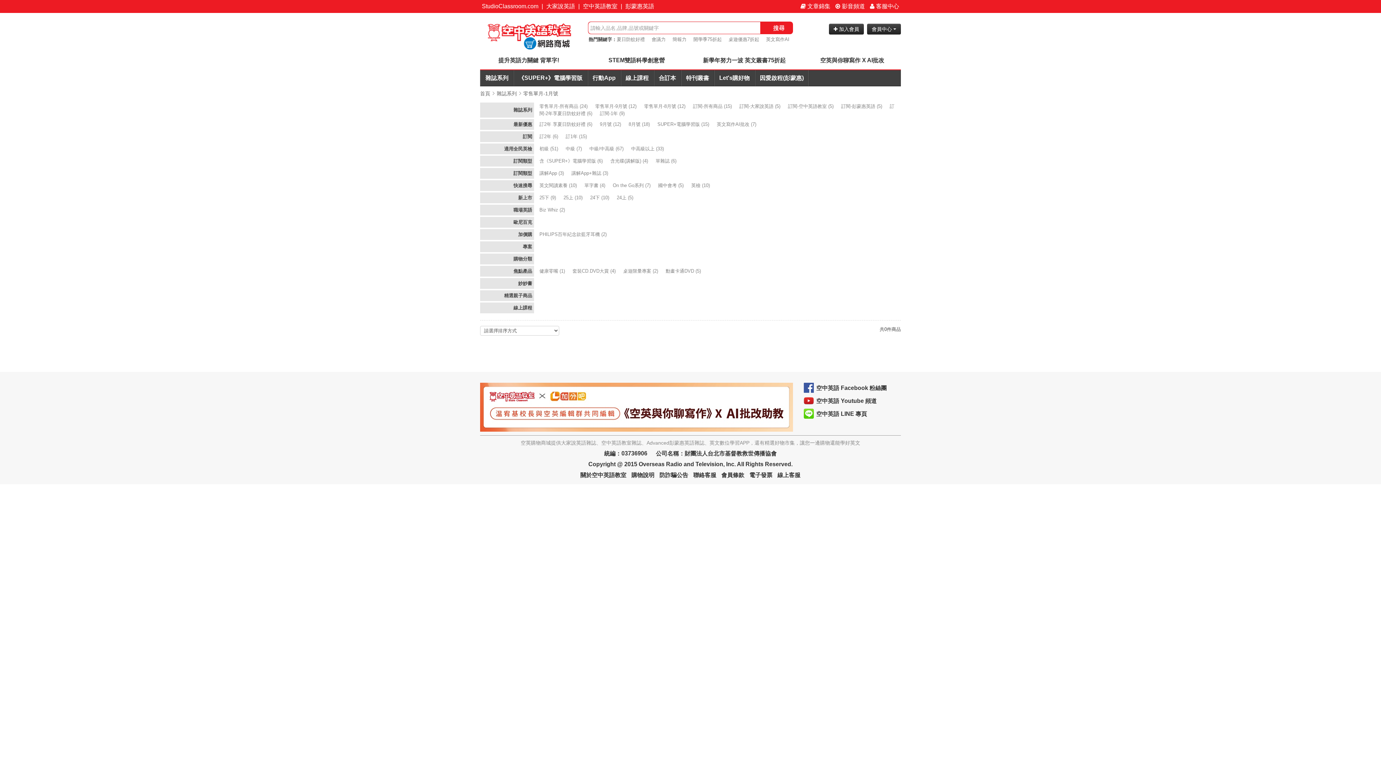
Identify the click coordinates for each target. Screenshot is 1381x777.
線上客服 (789, 475)
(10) (558, 185)
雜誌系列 (497, 78)
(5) (760, 106)
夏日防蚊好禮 (631, 39)
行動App (604, 78)
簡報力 (680, 39)
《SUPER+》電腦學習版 (551, 78)
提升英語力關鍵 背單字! (528, 60)
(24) (564, 106)
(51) (549, 148)
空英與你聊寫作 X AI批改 (852, 60)
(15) (713, 106)
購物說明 (643, 475)
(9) (613, 113)
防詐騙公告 (674, 475)
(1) (552, 271)
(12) (616, 106)
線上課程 (637, 78)
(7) (737, 124)
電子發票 (760, 475)
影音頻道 (852, 6)
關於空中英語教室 (603, 475)
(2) (552, 210)
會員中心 (882, 29)
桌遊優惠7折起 (744, 39)
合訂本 (667, 78)
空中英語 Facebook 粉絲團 (851, 388)
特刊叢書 (697, 78)
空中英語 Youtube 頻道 (846, 401)
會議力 (659, 39)
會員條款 (732, 475)
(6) (566, 124)
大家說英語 (560, 6)
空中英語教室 (600, 6)
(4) (630, 161)
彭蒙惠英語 (639, 6)
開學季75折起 (707, 39)
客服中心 (887, 6)
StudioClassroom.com (510, 6)
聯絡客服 (704, 475)
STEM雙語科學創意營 (637, 60)
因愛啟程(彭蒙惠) (782, 78)
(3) (552, 173)
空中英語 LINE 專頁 (841, 414)
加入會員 (848, 29)
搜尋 (779, 28)
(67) (607, 148)
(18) (640, 124)
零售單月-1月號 (540, 93)
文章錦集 (818, 6)
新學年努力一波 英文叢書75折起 (744, 60)
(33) (648, 148)
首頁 (485, 93)
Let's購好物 (734, 78)
